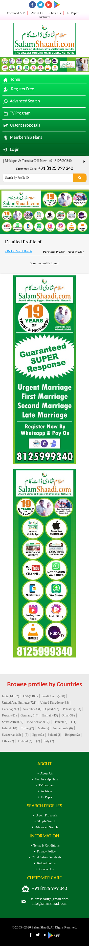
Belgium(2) (72, 734)
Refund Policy (46, 863)
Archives (44, 17)
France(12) (60, 722)
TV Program (20, 113)
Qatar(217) (52, 709)
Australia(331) (32, 709)
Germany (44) (29, 715)
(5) (26, 734)
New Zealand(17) (38, 722)
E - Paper (72, 13)
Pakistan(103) (72, 709)
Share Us (55, 13)
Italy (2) (49, 741)
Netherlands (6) (63, 728)
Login (14, 149)
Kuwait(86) (9, 715)
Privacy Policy (46, 851)
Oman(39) (68, 715)
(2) (38, 741)
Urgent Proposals (25, 125)
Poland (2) (54, 734)
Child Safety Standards (46, 857)
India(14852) (10, 696)
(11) (73, 722)
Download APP (15, 13)
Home (14, 79)
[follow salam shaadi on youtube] (48, 4)
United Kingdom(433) (54, 702)
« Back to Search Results (18, 251)
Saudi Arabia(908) (53, 696)
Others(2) (8, 741)
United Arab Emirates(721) (19, 702)
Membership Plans (26, 137)
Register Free (22, 89)
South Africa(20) (12, 722)
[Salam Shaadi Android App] (55, 937)
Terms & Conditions (46, 845)
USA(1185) (30, 696)
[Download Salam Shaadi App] (56, 4)
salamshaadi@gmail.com (49, 899)
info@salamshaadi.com (49, 903)
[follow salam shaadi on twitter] (40, 4)
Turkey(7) (27, 728)
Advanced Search (25, 101)
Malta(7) (43, 728)
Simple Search (46, 821)
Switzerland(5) (11, 734)
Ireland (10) (9, 728)
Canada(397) (10, 709)
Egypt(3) (38, 734)
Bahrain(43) (50, 715)
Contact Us (46, 869)
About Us (37, 13)
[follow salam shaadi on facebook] (32, 4)
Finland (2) (25, 741)
